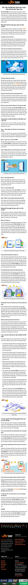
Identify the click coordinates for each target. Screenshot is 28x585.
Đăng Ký (3, 566)
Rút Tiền (3, 561)
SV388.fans (3, 539)
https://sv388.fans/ (19, 562)
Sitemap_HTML (19, 575)
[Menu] (2, 2)
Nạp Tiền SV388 (17, 489)
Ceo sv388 (3, 569)
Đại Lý (2, 567)
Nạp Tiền (3, 562)
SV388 (23, 29)
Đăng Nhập (3, 564)
